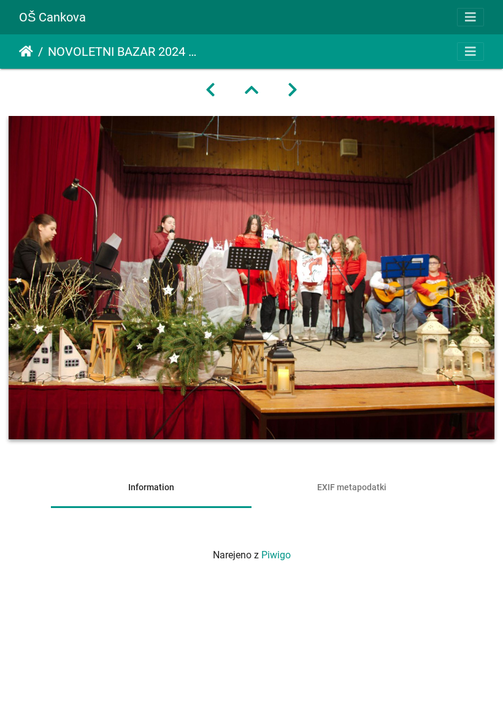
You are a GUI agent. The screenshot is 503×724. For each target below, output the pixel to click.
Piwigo (276, 555)
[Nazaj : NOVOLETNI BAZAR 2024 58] (210, 90)
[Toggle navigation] (470, 17)
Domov (26, 51)
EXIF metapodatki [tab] (351, 487)
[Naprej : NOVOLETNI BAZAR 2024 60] (292, 90)
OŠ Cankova (52, 17)
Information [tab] (151, 487)
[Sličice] (251, 90)
